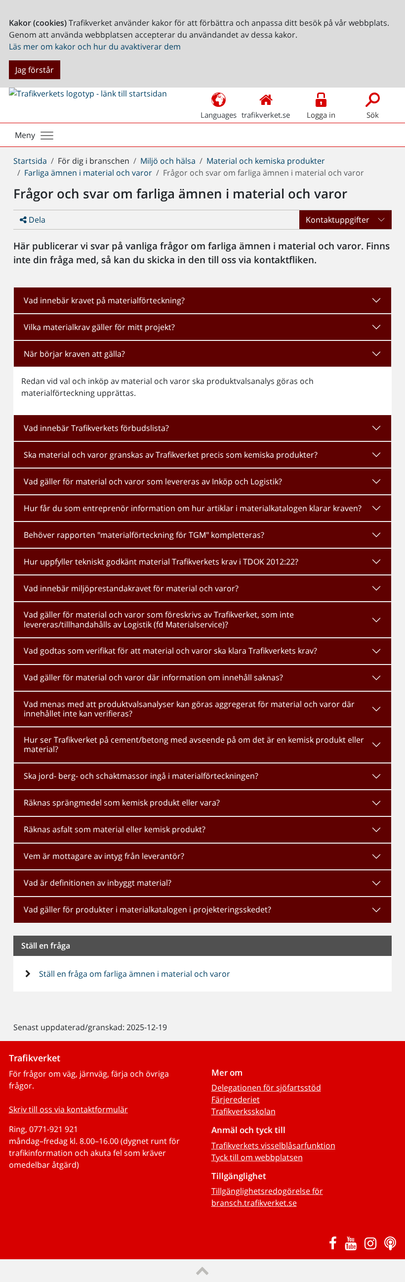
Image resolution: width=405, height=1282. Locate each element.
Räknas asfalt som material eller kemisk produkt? (114, 829)
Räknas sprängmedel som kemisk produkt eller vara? (122, 802)
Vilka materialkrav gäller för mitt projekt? (99, 327)
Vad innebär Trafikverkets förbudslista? (96, 428)
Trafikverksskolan (243, 1111)
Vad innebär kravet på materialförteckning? (104, 300)
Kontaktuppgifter (337, 219)
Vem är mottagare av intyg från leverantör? (104, 856)
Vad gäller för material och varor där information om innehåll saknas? (153, 677)
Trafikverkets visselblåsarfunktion (273, 1145)
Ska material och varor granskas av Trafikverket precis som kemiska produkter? (171, 454)
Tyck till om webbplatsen (257, 1157)
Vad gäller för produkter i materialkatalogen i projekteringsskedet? (147, 909)
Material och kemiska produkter (265, 160)
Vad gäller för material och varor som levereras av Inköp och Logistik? (153, 481)
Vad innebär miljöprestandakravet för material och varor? (131, 588)
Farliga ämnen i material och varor (88, 172)
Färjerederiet (235, 1099)
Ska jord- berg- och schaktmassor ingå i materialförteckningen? (141, 775)
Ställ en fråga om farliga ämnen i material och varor (133, 973)
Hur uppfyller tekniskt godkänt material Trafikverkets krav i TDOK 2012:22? (161, 561)
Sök (372, 115)
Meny (25, 135)
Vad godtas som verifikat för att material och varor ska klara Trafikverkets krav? (170, 650)
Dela (36, 219)
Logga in (321, 115)
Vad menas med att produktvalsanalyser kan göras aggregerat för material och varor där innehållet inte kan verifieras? (189, 709)
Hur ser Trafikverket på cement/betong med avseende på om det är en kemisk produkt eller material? (194, 744)
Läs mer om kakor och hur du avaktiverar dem (95, 46)
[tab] (202, 300)
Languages (219, 115)
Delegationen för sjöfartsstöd (266, 1087)
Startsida (30, 160)
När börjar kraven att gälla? (74, 353)
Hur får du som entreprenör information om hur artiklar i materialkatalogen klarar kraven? (193, 508)
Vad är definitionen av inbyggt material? (97, 882)
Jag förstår (34, 69)
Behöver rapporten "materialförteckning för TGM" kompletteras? (144, 534)
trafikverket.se (266, 115)
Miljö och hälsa (168, 160)
